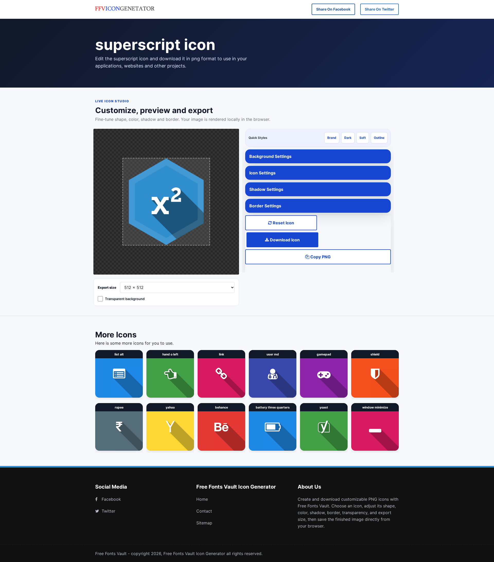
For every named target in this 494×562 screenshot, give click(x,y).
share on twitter (379, 9)
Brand (331, 138)
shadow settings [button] (266, 189)
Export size (107, 287)
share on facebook (333, 9)
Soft (362, 138)
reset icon (283, 222)
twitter (108, 511)
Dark (347, 138)
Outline (379, 138)
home (202, 499)
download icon (284, 239)
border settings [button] (265, 205)
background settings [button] (270, 156)
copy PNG (320, 256)
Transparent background (125, 299)
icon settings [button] (262, 172)
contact (204, 511)
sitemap (204, 522)
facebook (111, 499)
